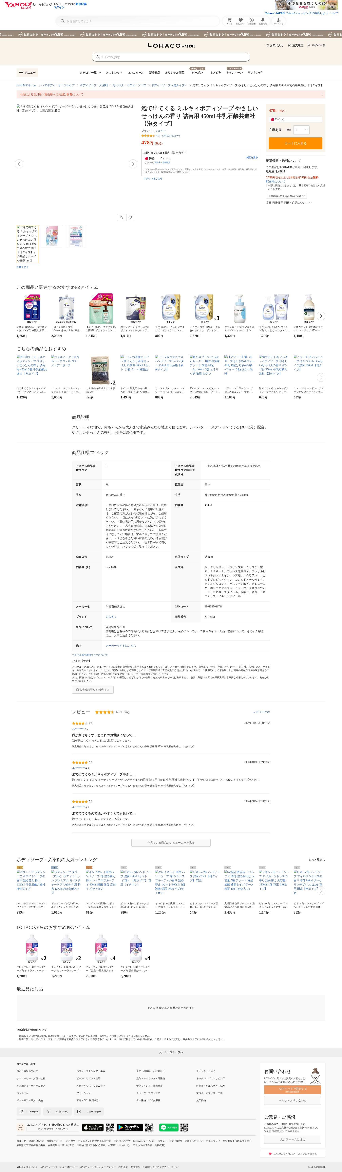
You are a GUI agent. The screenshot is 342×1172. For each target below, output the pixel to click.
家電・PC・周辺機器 (88, 1100)
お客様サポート (55, 1141)
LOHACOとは (36, 1141)
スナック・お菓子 (205, 1071)
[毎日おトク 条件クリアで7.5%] (171, 34)
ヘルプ (334, 13)
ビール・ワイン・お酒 (88, 1078)
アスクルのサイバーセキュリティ (202, 1141)
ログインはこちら (152, 178)
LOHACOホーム (26, 85)
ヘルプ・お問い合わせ (293, 1100)
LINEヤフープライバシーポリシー (59, 1167)
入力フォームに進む (292, 1139)
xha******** (78, 768)
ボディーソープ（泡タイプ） (169, 85)
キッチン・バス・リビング (210, 1078)
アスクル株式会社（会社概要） (149, 1145)
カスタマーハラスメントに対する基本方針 (88, 1141)
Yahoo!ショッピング (27, 1167)
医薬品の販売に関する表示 (91, 1145)
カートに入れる (296, 143)
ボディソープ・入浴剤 (94, 85)
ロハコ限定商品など (27, 1071)
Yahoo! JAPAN (275, 13)
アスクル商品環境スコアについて (90, 655)
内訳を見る (252, 157)
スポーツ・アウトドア (148, 1093)
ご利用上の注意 (122, 1141)
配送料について (275, 181)
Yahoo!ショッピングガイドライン (161, 1167)
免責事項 (135, 1167)
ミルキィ (160, 130)
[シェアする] (120, 217)
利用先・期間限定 (162, 162)
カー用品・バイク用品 (148, 1100)
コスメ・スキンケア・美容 (91, 1071)
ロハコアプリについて (52, 1129)
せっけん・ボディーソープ (129, 85)
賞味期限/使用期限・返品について (287, 202)
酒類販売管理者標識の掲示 (31, 1145)
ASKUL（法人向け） (119, 1145)
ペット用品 (22, 1093)
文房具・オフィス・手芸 (209, 1093)
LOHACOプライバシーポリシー (150, 1141)
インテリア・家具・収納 (30, 1100)
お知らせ (21, 1141)
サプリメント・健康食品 (149, 1086)
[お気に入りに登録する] (129, 217)
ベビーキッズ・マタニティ (91, 1086)
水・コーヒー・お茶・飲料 (31, 1078)
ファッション (84, 1093)
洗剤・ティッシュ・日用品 (150, 1078)
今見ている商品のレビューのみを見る (171, 842)
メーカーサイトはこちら (121, 645)
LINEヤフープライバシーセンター (98, 1167)
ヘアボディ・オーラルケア (58, 85)
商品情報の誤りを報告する (92, 689)
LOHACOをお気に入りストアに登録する (295, 1153)
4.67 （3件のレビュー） (168, 135)
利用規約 (123, 1167)
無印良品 (201, 1100)
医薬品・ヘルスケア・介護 (210, 1086)
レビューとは (261, 711)
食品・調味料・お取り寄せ (150, 1071)
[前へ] (19, 163)
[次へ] (133, 163)
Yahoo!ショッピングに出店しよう (307, 13)
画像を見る (22, 267)
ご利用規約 (176, 1141)
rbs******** (78, 729)
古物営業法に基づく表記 (61, 1145)
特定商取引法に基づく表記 (237, 1141)
